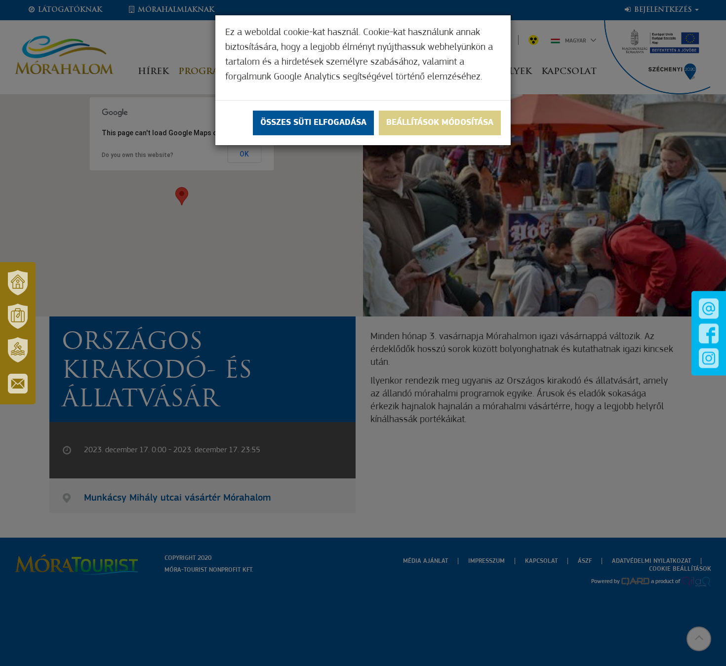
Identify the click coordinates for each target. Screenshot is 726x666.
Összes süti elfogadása (313, 122)
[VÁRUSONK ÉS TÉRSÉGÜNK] (17, 283)
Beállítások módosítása (439, 122)
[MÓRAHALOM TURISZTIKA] (17, 316)
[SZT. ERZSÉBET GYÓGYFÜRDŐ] (17, 350)
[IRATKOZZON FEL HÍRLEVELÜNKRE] (17, 383)
